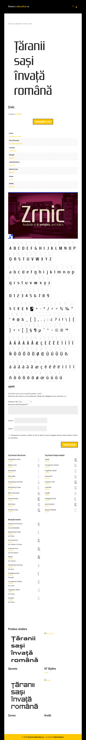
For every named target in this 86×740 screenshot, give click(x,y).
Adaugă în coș (43, 121)
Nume (11, 421)
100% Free (12, 151)
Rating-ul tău (13, 402)
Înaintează (69, 444)
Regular (11, 158)
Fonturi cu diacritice (14, 24)
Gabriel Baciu (59, 737)
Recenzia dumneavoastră (18, 404)
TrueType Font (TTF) (16, 144)
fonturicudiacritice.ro (36, 737)
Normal (11, 165)
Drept (11, 179)
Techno (25, 24)
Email (11, 429)
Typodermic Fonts (15, 136)
